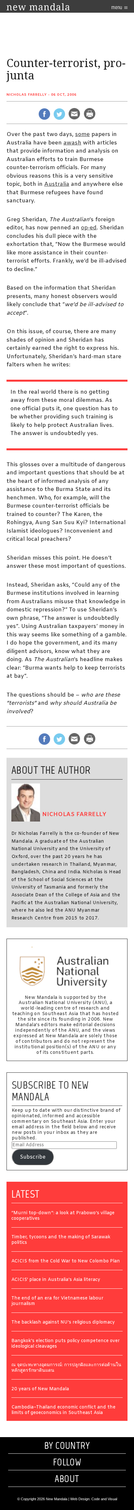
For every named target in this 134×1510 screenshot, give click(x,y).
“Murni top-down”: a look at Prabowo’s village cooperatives (62, 1216)
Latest (25, 1194)
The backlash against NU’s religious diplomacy (63, 1323)
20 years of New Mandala (40, 1389)
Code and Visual (104, 1499)
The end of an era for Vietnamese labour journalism (57, 1301)
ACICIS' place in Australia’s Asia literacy (55, 1280)
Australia (56, 184)
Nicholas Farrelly (27, 95)
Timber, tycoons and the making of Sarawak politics (60, 1240)
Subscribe (33, 1157)
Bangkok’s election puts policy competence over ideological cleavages (65, 1344)
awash (72, 143)
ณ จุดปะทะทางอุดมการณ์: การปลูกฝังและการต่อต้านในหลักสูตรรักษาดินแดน (66, 1368)
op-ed (89, 228)
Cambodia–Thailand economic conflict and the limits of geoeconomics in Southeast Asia (63, 1410)
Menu (117, 7)
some (82, 134)
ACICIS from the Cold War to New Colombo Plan (65, 1261)
